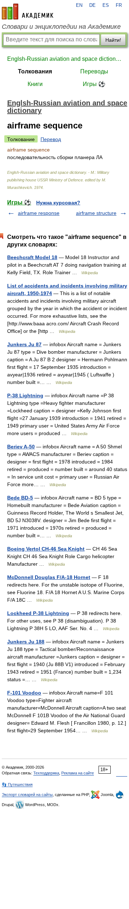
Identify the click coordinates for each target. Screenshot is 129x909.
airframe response (38, 213)
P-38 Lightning (25, 395)
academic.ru (27, 11)
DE (92, 5)
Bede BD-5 (20, 498)
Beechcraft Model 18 (32, 257)
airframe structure (96, 213)
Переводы (94, 71)
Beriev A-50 (21, 446)
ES (105, 5)
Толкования (35, 71)
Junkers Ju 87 (24, 344)
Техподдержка (46, 773)
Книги (35, 84)
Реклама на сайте (77, 773)
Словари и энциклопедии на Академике (61, 26)
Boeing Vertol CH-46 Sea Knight (46, 549)
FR (119, 5)
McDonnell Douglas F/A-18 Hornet (48, 577)
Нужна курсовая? (58, 202)
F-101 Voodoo (24, 693)
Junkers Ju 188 (25, 642)
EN (79, 5)
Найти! (113, 40)
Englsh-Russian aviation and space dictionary (64, 59)
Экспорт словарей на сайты (27, 794)
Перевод (50, 139)
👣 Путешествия (17, 784)
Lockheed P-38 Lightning (38, 613)
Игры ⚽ (94, 84)
